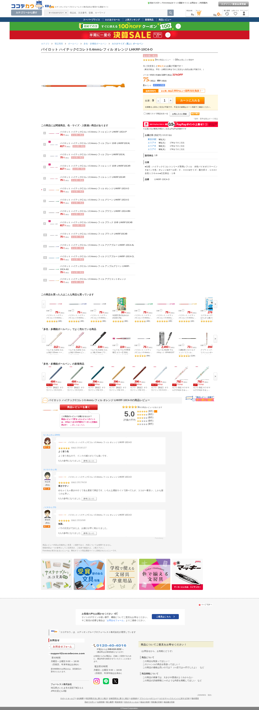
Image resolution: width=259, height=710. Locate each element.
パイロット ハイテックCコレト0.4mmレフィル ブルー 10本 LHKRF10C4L (95, 143)
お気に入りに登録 (179, 114)
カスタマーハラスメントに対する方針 (174, 698)
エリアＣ (152, 149)
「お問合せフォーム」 (115, 620)
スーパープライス (91, 19)
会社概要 (80, 698)
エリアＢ (152, 146)
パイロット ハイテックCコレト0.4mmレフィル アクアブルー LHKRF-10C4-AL (97, 245)
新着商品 (149, 19)
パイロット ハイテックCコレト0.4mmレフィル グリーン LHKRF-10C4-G (94, 199)
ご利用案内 (202, 3)
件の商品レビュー (163, 60)
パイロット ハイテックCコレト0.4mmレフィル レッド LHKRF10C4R (92, 177)
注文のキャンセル (131, 702)
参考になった (88, 461)
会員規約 (134, 698)
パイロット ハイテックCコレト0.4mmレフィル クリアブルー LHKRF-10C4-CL (97, 256)
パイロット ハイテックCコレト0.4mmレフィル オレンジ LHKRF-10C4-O (94, 188)
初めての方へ (155, 3)
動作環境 (195, 698)
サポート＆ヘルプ (67, 698)
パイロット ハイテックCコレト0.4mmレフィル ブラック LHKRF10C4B (93, 234)
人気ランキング (132, 19)
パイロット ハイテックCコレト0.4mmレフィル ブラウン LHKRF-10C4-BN (95, 211)
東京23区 (152, 139)
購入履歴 (109, 702)
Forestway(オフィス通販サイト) (175, 3)
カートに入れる (190, 100)
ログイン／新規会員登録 (233, 4)
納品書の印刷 (169, 702)
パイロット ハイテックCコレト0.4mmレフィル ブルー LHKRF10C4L (92, 154)
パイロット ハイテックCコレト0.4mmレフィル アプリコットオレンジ (93, 279)
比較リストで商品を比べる (157, 114)
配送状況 (118, 702)
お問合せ (193, 3)
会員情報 (100, 702)
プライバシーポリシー (148, 698)
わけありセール (112, 19)
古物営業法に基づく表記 (119, 698)
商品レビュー (165, 19)
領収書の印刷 (156, 702)
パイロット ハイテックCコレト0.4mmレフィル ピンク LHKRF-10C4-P (93, 132)
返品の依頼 (144, 702)
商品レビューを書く (78, 407)
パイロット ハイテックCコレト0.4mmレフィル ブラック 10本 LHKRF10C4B (96, 222)
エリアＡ (152, 142)
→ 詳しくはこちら (77, 425)
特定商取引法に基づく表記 (96, 698)
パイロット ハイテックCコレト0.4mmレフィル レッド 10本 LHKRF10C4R (95, 166)
